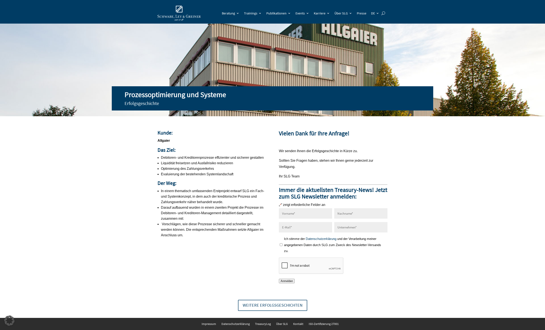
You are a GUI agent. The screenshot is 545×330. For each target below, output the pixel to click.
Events (300, 13)
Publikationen (276, 13)
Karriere (320, 13)
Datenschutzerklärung (321, 239)
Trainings (250, 13)
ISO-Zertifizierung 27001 (324, 324)
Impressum (209, 324)
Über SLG (341, 13)
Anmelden (287, 281)
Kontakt (298, 324)
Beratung (228, 13)
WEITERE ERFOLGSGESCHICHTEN (273, 305)
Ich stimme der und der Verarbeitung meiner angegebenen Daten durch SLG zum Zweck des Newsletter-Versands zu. (332, 245)
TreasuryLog (263, 324)
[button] (9, 320)
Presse (361, 13)
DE (373, 13)
